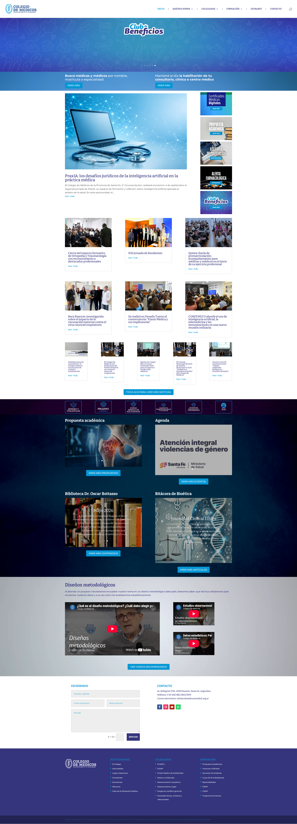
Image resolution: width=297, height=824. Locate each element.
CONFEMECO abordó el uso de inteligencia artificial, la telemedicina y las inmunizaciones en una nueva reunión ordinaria (207, 322)
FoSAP (160, 769)
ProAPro (161, 764)
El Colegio (116, 764)
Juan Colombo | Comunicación (196, 819)
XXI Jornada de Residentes (145, 253)
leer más (70, 196)
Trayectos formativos (211, 796)
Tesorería (116, 787)
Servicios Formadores (212, 773)
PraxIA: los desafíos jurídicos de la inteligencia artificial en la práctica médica (121, 178)
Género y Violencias (165, 778)
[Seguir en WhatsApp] (178, 706)
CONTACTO (276, 9)
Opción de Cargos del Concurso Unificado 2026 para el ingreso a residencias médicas (148, 366)
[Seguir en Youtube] (172, 706)
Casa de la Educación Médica (125, 791)
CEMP (205, 787)
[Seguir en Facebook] (159, 706)
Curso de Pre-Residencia (213, 778)
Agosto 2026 (103, 510)
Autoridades (117, 769)
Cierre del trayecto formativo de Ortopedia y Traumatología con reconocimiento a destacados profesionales (87, 257)
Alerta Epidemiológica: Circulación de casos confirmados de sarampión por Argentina (194, 518)
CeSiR (205, 791)
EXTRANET (256, 9)
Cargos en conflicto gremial (169, 791)
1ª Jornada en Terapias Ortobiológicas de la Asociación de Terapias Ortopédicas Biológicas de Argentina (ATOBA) (193, 446)
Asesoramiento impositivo (169, 782)
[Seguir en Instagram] (165, 706)
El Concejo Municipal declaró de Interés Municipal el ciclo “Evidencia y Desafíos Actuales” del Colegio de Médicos (184, 368)
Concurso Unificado (211, 769)
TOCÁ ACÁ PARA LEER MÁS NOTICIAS (148, 392)
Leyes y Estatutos (120, 773)
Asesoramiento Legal (166, 787)
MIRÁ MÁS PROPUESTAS (103, 473)
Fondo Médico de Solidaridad (170, 773)
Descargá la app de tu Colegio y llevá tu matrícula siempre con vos (138, 39)
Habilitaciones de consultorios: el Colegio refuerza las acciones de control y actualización (76, 366)
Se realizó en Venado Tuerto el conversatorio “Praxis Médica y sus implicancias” (148, 319)
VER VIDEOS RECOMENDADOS (148, 666)
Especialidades (209, 782)
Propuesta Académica (212, 764)
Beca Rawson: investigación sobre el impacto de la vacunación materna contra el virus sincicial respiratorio (87, 321)
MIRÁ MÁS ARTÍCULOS (193, 569)
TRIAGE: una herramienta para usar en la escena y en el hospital (103, 444)
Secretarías (117, 782)
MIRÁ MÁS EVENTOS (193, 481)
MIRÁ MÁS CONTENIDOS (103, 553)
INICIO (160, 9)
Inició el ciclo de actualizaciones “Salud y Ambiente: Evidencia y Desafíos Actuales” (220, 366)
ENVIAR (133, 736)
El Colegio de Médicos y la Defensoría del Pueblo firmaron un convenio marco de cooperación (111, 367)
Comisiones (117, 778)
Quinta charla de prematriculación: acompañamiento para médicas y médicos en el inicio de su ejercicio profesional (207, 258)
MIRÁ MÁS (138, 50)
